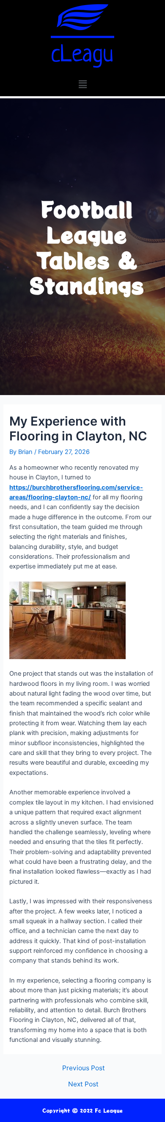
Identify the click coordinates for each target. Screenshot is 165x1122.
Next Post (83, 1084)
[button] (82, 84)
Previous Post (83, 1068)
